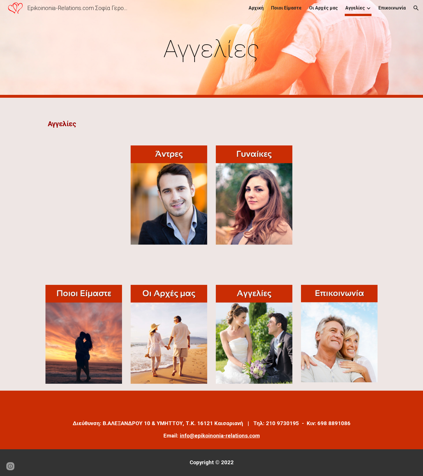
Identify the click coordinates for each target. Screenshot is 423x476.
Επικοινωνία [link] (392, 8)
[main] (211, 49)
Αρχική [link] (256, 8)
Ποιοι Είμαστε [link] (286, 8)
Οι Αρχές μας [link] (323, 8)
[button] (416, 8)
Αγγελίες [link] (355, 8)
